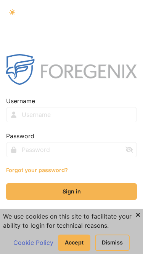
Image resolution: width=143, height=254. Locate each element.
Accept (74, 242)
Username (20, 101)
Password (20, 136)
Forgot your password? (37, 170)
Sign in (72, 191)
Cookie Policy (33, 242)
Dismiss (112, 242)
